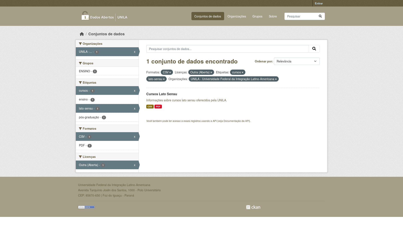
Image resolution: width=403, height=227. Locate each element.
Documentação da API (236, 121)
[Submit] (320, 16)
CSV (150, 106)
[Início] (82, 33)
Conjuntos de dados (207, 16)
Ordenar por (263, 61)
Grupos (257, 16)
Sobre (273, 16)
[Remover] (170, 72)
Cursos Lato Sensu (161, 93)
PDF (158, 106)
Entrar (319, 3)
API (215, 121)
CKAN (253, 207)
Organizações (237, 16)
